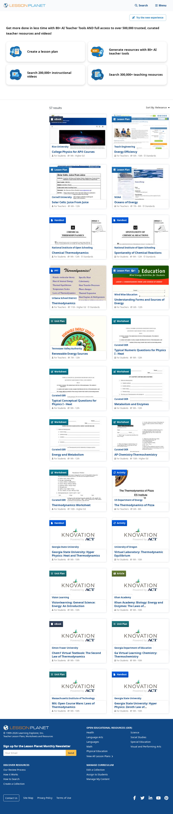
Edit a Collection (95, 769)
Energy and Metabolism (68, 454)
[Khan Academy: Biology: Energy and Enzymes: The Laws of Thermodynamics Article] (141, 587)
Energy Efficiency (125, 152)
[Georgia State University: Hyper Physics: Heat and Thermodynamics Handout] (78, 536)
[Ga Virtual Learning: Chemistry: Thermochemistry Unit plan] (141, 637)
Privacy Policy (44, 797)
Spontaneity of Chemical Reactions (138, 253)
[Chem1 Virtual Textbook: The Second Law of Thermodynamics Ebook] (78, 637)
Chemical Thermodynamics (70, 253)
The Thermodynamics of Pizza (134, 505)
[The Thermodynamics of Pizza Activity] (141, 489)
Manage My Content (97, 779)
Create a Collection (14, 783)
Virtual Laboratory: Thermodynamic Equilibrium (138, 554)
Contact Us (11, 798)
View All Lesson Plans (98, 756)
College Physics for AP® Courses (73, 152)
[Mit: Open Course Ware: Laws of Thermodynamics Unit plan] (78, 688)
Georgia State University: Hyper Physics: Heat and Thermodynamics (76, 554)
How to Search (11, 779)
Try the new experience (149, 17)
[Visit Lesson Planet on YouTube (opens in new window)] (158, 798)
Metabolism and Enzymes (131, 404)
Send (71, 753)
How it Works (10, 774)
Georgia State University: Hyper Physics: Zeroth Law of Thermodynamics (135, 707)
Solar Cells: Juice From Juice (70, 202)
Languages (92, 741)
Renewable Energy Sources (70, 354)
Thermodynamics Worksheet (71, 505)
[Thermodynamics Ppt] (78, 287)
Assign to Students (97, 774)
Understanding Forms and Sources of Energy (139, 301)
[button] (161, 5)
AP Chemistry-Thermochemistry (135, 454)
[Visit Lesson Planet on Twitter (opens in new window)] (142, 798)
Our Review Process (14, 769)
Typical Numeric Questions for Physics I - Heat (140, 352)
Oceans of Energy (126, 202)
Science (135, 732)
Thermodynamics (63, 303)
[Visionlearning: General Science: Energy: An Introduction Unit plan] (78, 587)
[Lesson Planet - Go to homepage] (26, 5)
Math (89, 746)
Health (90, 732)
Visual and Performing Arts (146, 746)
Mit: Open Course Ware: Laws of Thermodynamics (73, 705)
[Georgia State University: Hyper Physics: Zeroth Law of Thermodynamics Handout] (141, 688)
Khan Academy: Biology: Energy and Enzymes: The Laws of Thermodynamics (138, 606)
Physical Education (97, 751)
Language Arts (94, 737)
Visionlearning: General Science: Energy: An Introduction (73, 604)
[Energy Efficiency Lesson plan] (141, 140)
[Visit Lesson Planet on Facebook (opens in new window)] (134, 798)
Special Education (141, 741)
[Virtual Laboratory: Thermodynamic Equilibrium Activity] (141, 536)
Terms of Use (63, 797)
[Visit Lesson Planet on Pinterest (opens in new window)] (166, 798)
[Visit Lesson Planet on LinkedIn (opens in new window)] (150, 798)
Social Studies (138, 737)
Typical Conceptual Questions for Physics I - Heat (74, 402)
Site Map (28, 797)
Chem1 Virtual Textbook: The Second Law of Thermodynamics (76, 655)
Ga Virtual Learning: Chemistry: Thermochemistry (135, 655)
